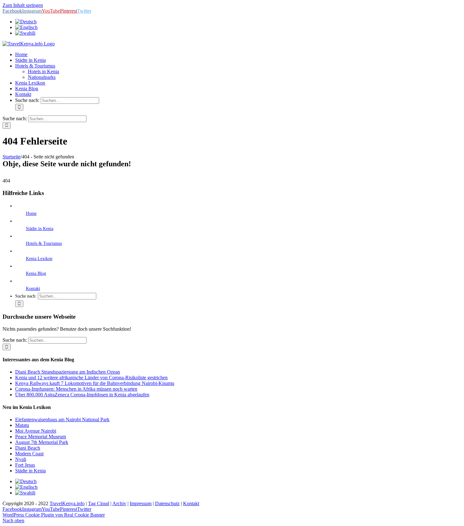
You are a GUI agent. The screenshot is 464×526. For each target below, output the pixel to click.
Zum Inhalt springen (23, 5)
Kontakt (33, 288)
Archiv (119, 503)
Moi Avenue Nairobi (35, 431)
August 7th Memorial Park (41, 442)
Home (31, 213)
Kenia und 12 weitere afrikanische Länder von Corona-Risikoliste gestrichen (91, 377)
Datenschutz (167, 503)
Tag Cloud (98, 503)
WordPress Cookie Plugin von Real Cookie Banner (54, 514)
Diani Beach (27, 448)
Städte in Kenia (39, 228)
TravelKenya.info (67, 503)
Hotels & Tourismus (44, 243)
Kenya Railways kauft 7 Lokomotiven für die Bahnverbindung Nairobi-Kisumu (94, 383)
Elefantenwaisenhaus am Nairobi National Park (62, 419)
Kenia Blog (36, 273)
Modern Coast (29, 453)
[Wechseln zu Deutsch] (26, 481)
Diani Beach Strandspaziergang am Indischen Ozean (67, 372)
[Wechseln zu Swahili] (25, 33)
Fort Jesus (25, 465)
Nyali (20, 459)
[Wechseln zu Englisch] (26, 27)
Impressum (141, 503)
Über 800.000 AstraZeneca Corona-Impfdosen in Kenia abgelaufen (82, 394)
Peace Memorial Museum (40, 436)
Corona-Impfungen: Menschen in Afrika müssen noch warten (76, 389)
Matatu (22, 425)
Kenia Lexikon (39, 258)
